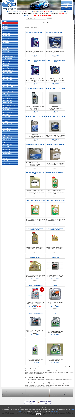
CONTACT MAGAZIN (18, 13)
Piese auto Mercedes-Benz (7, 44)
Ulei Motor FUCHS (6, 116)
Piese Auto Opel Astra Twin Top (9, 86)
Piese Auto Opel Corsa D (7, 100)
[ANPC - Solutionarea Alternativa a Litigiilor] (44, 403)
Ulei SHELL (5, 88)
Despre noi (14, 399)
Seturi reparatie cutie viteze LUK (9, 56)
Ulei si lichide (5, 121)
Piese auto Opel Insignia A (8, 70)
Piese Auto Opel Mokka (7, 79)
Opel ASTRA (5, 93)
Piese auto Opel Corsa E (7, 102)
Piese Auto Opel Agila (7, 126)
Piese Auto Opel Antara (7, 75)
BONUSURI (61, 13)
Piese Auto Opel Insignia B (8, 72)
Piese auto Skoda (6, 28)
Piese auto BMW (6, 65)
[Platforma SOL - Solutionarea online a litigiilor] (31, 403)
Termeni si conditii (40, 399)
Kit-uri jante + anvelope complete (9, 31)
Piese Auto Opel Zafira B (7, 114)
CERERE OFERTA (45, 13)
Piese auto (9, 399)
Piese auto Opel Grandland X (8, 68)
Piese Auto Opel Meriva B (7, 123)
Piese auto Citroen (6, 35)
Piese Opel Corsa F (6, 149)
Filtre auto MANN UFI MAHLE (9, 105)
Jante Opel (5, 158)
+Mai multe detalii (6, 395)
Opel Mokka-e (5, 140)
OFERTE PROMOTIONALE (42, 15)
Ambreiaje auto (6, 104)
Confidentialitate (55, 411)
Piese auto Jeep (5, 40)
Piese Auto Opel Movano (7, 144)
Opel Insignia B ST (6, 135)
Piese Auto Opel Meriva (7, 137)
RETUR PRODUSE (54, 13)
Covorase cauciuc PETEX (8, 162)
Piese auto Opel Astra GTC (8, 91)
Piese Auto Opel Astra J (7, 89)
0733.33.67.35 (52, 11)
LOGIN (39, 13)
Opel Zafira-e (5, 142)
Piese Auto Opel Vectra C (7, 111)
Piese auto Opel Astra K (7, 96)
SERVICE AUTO (28, 15)
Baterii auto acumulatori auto (8, 148)
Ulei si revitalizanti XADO (8, 58)
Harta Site (66, 399)
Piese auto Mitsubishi (7, 47)
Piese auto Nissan (6, 49)
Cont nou (69, 8)
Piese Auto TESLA (6, 63)
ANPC (62, 399)
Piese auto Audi (6, 23)
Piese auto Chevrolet (6, 24)
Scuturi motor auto (6, 107)
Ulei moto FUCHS (6, 151)
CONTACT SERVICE (28, 13)
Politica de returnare (21, 399)
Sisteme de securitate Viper (8, 109)
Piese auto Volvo (6, 54)
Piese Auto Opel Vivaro (7, 125)
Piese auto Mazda (6, 42)
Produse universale (6, 163)
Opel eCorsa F (5, 132)
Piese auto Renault (6, 52)
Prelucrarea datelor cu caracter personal (52, 399)
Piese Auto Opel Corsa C (7, 98)
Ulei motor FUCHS (6, 95)
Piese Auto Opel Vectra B (7, 139)
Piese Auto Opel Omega (7, 133)
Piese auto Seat (5, 26)
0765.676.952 (29, 11)
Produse (27, 399)
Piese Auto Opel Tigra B (7, 128)
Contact (34, 399)
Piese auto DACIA (6, 61)
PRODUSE (35, 13)
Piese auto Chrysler (6, 33)
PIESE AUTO (11, 13)
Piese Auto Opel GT (6, 130)
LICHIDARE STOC (7, 155)
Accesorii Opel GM (6, 156)
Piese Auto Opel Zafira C (7, 118)
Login (31, 399)
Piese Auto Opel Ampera (7, 77)
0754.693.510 (40, 11)
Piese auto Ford (6, 38)
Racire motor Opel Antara (8, 81)
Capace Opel (5, 160)
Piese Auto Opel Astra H (7, 84)
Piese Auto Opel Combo (7, 119)
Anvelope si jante (6, 146)
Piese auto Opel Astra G (7, 82)
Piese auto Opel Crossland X (8, 67)
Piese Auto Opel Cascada (7, 112)
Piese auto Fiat (5, 37)
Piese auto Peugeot (6, 51)
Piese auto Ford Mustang (7, 153)
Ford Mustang (5, 60)
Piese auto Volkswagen (7, 30)
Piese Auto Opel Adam (7, 74)
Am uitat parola (64, 8)
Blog (66, 13)
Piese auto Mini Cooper (7, 45)
